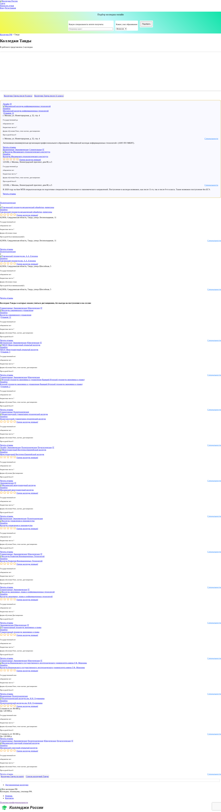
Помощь (8, 796)
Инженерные (8, 149)
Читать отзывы (9, 147)
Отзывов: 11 (8, 113)
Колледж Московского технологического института (25, 156)
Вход (2, 8)
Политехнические (8, 203)
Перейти (6, 108)
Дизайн (6, 104)
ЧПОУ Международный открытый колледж (19, 349)
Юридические (34, 308)
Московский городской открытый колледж (18, 748)
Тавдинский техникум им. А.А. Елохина (18, 261)
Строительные (35, 149)
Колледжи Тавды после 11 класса (48, 96)
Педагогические (45, 447)
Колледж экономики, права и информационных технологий (26, 596)
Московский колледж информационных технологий (26, 111)
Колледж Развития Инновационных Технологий (21, 561)
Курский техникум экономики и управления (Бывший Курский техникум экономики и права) (41, 384)
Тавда (2, 3)
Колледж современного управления (15, 315)
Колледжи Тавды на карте (12, 776)
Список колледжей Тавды (37, 776)
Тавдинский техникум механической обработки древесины (26, 212)
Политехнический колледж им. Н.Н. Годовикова (21, 703)
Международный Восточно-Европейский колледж (22, 454)
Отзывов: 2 (5, 386)
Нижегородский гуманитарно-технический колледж (23, 419)
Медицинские (6, 343)
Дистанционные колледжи (16, 785)
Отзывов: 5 (5, 352)
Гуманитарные (6, 308)
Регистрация (10, 8)
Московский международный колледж (17, 490)
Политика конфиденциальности (14, 802)
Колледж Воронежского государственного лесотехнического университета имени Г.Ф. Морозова (42, 667)
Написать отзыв (7, 6)
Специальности (211, 139)
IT (11, 104)
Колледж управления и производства (16, 525)
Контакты (9, 798)
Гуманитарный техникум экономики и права (19, 632)
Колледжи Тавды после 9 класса (18, 96)
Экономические (22, 149)
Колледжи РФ (6, 34)
